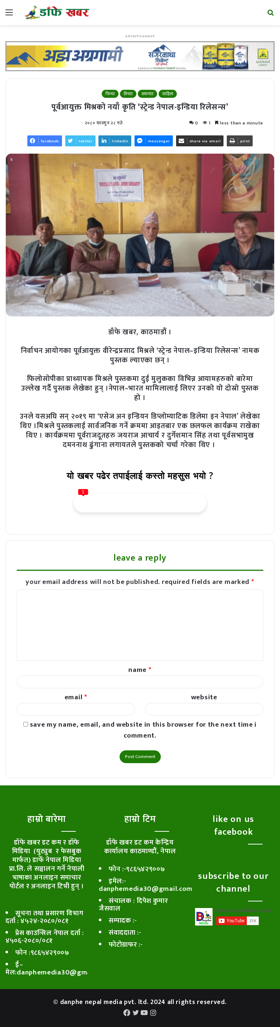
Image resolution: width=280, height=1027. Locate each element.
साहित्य (167, 93)
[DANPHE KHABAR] (57, 12)
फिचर (110, 93)
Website (204, 697)
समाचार (147, 93)
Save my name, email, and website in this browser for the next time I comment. (143, 730)
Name (139, 670)
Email (76, 697)
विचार (128, 93)
